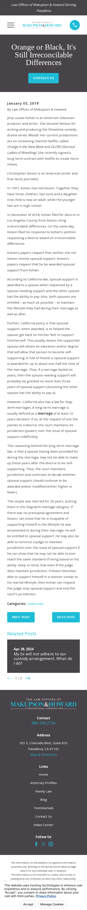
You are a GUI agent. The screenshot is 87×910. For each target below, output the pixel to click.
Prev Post (21, 617)
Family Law (43, 791)
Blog (43, 799)
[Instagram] (51, 844)
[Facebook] (36, 844)
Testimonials (43, 808)
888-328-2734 (43, 723)
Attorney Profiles (43, 783)
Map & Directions (43, 754)
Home (43, 774)
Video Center (44, 825)
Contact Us (43, 78)
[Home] (42, 25)
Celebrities (35, 604)
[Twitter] (43, 844)
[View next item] (27, 678)
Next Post (66, 617)
